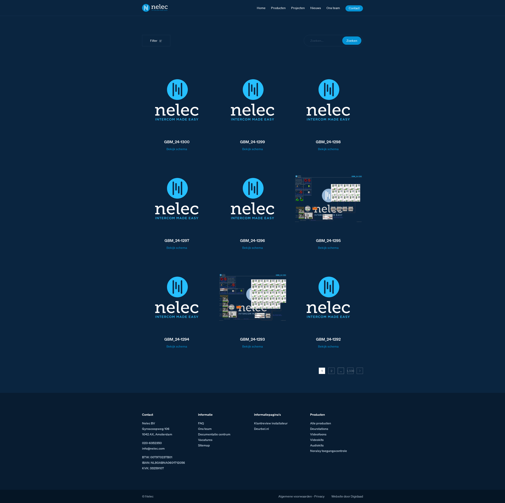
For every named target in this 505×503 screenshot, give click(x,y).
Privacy (319, 496)
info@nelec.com (153, 448)
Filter (153, 41)
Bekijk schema (176, 149)
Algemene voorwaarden (295, 496)
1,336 (350, 371)
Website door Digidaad (347, 496)
